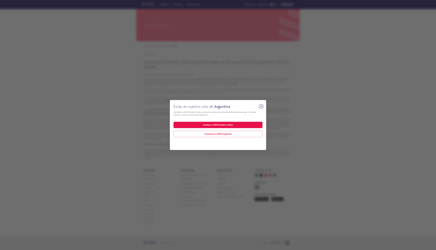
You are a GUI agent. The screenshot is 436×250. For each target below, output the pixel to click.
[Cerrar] (261, 106)
